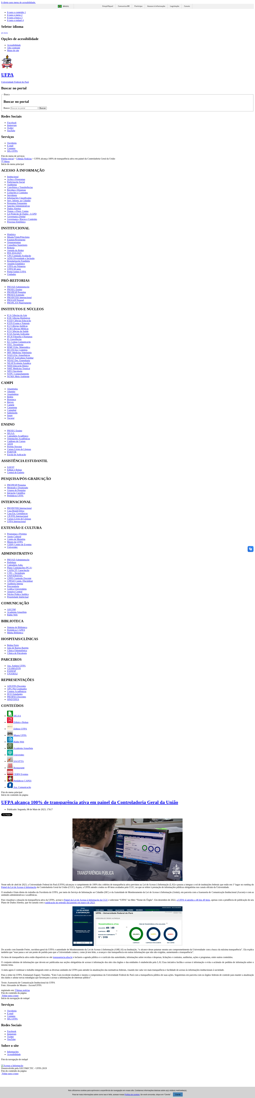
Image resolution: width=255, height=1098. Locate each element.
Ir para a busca (14, 17)
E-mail (10, 145)
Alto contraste (13, 48)
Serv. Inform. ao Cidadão (19, 200)
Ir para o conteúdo (16, 12)
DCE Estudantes (15, 694)
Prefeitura (11, 562)
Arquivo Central (14, 591)
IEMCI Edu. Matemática (18, 347)
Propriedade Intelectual (17, 597)
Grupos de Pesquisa (16, 490)
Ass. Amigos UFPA (16, 665)
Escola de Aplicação (16, 454)
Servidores (12, 195)
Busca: (7, 108)
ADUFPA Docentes (16, 686)
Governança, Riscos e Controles (22, 219)
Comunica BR (124, 6)
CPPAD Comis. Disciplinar (20, 581)
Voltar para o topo (9, 995)
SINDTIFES (13, 699)
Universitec (12, 547)
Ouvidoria (12, 143)
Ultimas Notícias (24, 158)
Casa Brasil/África (15, 511)
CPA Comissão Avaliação (19, 255)
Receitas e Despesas (16, 190)
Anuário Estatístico (16, 263)
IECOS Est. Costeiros (17, 350)
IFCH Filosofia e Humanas (19, 336)
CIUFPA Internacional (17, 516)
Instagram (11, 1034)
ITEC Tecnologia (15, 344)
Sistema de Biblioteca (17, 627)
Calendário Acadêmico (17, 436)
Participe (138, 6)
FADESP (11, 671)
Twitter (10, 1036)
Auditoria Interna (15, 583)
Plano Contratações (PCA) (19, 567)
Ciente (177, 1094)
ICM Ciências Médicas (17, 328)
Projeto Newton (14, 446)
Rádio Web (12, 615)
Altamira (11, 391)
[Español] (7, 32)
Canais (187, 6)
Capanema (12, 407)
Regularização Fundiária (18, 261)
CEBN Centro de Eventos (19, 544)
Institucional (12, 176)
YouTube (11, 1039)
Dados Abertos (14, 208)
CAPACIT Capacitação (18, 570)
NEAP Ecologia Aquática (19, 363)
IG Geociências (14, 339)
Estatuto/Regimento (16, 239)
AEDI (10, 444)
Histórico (11, 234)
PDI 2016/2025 (14, 253)
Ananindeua (12, 394)
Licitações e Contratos (17, 192)
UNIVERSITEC (15, 575)
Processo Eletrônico (16, 222)
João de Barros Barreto (17, 648)
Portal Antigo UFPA (16, 271)
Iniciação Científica (16, 493)
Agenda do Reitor (15, 250)
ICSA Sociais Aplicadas (18, 334)
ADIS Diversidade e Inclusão (21, 258)
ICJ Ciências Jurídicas (17, 326)
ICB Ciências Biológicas (18, 318)
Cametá (10, 405)
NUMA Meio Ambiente (18, 376)
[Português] (2, 32)
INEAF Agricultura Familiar (20, 358)
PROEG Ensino (14, 289)
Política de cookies (132, 1094)
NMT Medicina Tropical (18, 368)
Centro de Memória (16, 539)
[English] (5, 32)
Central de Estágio (15, 472)
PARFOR (11, 452)
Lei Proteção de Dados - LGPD (22, 214)
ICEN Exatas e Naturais (18, 323)
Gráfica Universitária (17, 589)
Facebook (11, 1031)
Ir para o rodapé (15, 20)
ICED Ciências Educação (19, 320)
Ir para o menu (14, 15)
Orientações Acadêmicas (18, 438)
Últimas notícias (22, 990)
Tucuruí (10, 418)
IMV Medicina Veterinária (19, 352)
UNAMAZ (12, 673)
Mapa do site (13, 50)
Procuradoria (13, 586)
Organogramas (14, 242)
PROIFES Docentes (16, 696)
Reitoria (10, 247)
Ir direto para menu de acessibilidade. (18, 2)
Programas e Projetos (17, 534)
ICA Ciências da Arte (17, 315)
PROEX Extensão (15, 295)
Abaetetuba (12, 389)
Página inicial (7, 158)
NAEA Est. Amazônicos (18, 355)
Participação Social (16, 182)
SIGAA (10, 433)
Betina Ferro (13, 645)
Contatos (11, 148)
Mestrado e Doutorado (17, 487)
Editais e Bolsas (14, 470)
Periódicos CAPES (16, 630)
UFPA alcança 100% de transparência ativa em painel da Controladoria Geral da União (89, 802)
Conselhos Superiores (17, 245)
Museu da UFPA (15, 542)
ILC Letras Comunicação (19, 342)
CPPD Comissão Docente (19, 578)
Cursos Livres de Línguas (19, 449)
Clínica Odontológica (17, 650)
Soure (10, 415)
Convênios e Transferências (20, 187)
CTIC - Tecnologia (16, 573)
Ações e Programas (16, 179)
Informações (13, 1051)
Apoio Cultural (14, 536)
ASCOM (11, 609)
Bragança (11, 399)
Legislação (174, 6)
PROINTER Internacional (19, 297)
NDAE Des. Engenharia (18, 360)
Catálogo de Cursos (16, 441)
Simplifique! (107, 6)
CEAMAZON (14, 668)
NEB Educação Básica (17, 366)
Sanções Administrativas (18, 206)
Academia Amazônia (17, 612)
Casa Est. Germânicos (17, 513)
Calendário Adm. (15, 565)
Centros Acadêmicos (16, 691)
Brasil (66, 6)
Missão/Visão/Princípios (18, 237)
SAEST (10, 467)
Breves (10, 402)
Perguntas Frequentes (17, 203)
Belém (10, 397)
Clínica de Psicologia (17, 653)
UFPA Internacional (16, 521)
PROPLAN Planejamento (19, 303)
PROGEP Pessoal (15, 300)
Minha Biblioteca (15, 632)
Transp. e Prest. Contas (17, 211)
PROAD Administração (18, 287)
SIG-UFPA (12, 151)
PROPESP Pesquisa (16, 292)
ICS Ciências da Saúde (17, 331)
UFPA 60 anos (14, 269)
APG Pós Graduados (17, 689)
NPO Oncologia (14, 371)
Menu (7, 161)
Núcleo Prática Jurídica (18, 594)
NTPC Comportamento (18, 374)
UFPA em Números (16, 266)
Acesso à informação (156, 6)
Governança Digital (16, 216)
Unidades (11, 274)
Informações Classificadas (19, 198)
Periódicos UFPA (15, 495)
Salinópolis (12, 413)
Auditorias (12, 184)
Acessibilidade (14, 45)
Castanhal (11, 410)
